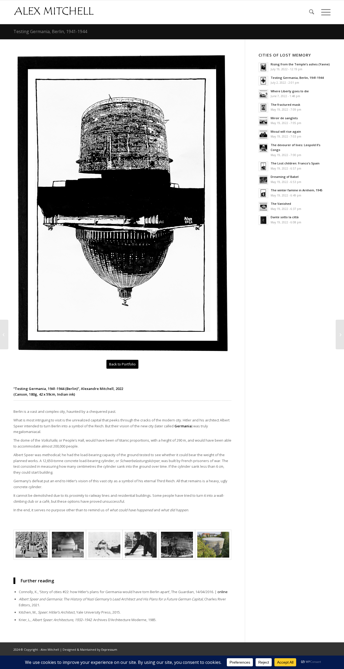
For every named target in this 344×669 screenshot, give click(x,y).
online (222, 591)
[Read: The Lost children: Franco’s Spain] (263, 166)
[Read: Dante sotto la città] (263, 220)
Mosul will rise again (286, 131)
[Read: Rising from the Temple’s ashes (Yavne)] (263, 67)
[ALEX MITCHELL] (53, 12)
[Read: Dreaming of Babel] (263, 180)
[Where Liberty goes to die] (4, 334)
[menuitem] (312, 12)
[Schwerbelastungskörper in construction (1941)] (177, 545)
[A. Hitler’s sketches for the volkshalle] (104, 545)
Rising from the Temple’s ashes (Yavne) (300, 64)
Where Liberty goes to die (290, 91)
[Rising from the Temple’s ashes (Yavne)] (340, 334)
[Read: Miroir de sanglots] (263, 121)
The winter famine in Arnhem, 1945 (296, 190)
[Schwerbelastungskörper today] (213, 545)
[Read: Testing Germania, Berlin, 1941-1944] (263, 81)
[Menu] (324, 12)
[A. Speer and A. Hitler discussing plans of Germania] (141, 545)
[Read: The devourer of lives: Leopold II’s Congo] (263, 148)
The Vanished (281, 204)
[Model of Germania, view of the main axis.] (31, 545)
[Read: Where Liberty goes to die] (263, 94)
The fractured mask (285, 105)
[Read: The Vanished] (263, 207)
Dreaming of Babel (285, 177)
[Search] (312, 12)
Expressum (109, 649)
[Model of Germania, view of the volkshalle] (68, 545)
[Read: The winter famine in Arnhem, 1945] (263, 193)
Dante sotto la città (285, 217)
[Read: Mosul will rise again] (263, 134)
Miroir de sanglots (284, 118)
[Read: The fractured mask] (263, 107)
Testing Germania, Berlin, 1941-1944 (50, 31)
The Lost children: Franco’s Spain (295, 163)
